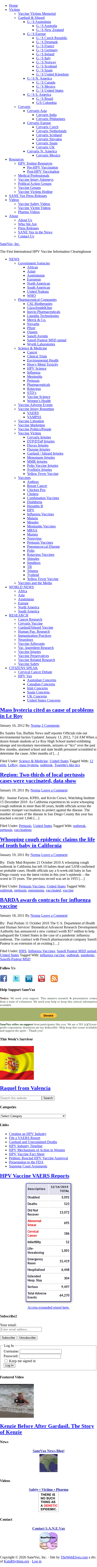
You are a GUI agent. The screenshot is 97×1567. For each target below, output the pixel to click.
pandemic (88, 955)
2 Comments (51, 725)
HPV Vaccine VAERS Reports (34, 1176)
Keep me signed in (22, 1361)
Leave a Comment (54, 790)
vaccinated (53, 890)
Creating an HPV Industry (27, 1134)
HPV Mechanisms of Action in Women (37, 1150)
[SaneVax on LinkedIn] (26, 981)
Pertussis (25, 826)
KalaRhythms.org (16, 1561)
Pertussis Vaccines (32, 886)
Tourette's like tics (67, 765)
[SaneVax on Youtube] (38, 981)
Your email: (8, 1325)
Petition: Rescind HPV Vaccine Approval (38, 1158)
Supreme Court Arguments (28, 1166)
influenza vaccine (52, 955)
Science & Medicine (33, 761)
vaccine (68, 890)
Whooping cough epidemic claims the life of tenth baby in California (47, 842)
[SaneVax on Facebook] (3, 981)
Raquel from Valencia (25, 1088)
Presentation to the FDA (26, 1162)
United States (59, 761)
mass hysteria (28, 765)
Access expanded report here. (48, 1307)
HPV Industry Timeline (25, 1146)
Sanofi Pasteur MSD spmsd (76, 951)
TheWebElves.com (74, 1557)
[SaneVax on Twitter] (13, 981)
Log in (37, 1561)
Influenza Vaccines (41, 951)
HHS (22, 951)
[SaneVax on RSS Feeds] (51, 981)
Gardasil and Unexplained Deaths (33, 1142)
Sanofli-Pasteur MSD (15, 959)
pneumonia (36, 890)
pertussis (6, 830)
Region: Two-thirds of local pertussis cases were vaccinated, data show (42, 778)
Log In (9, 1365)
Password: (11, 1356)
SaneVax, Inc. (10, 244)
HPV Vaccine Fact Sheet (26, 1154)
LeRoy (13, 765)
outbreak (46, 765)
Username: (12, 1351)
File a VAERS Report (24, 1138)
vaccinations (23, 830)
